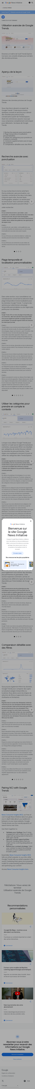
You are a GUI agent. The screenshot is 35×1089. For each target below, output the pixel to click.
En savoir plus (17, 553)
